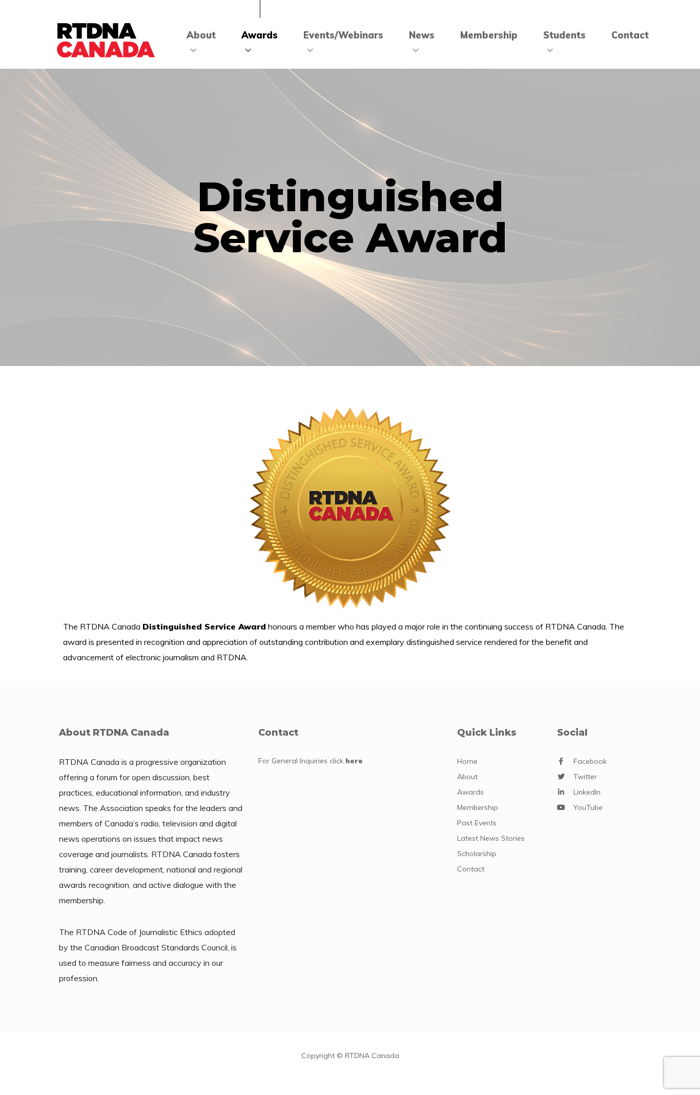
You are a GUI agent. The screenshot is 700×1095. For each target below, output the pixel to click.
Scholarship (477, 853)
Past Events (477, 822)
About (201, 35)
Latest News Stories (491, 838)
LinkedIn (587, 792)
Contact (630, 35)
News (422, 35)
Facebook (590, 761)
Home (467, 761)
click (346, 760)
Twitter (585, 776)
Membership (489, 35)
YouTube (588, 807)
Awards (259, 35)
